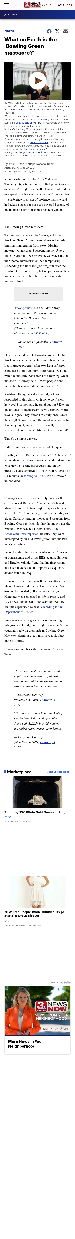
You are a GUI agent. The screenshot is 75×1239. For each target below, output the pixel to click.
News (9, 30)
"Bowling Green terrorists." (33, 149)
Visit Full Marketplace (59, 772)
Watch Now (64, 5)
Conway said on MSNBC (28, 122)
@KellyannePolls (26, 307)
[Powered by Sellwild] (65, 982)
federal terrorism (39, 142)
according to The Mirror (36, 475)
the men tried (33, 152)
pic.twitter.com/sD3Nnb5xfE (32, 333)
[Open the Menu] (6, 5)
